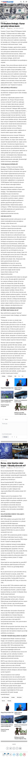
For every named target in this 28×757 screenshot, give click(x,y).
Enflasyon (10, 376)
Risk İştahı (19, 697)
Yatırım (3, 700)
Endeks (13, 697)
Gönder (5, 437)
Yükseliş (9, 700)
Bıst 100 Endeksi (5, 697)
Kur (22, 376)
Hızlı (15, 376)
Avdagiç (3, 376)
